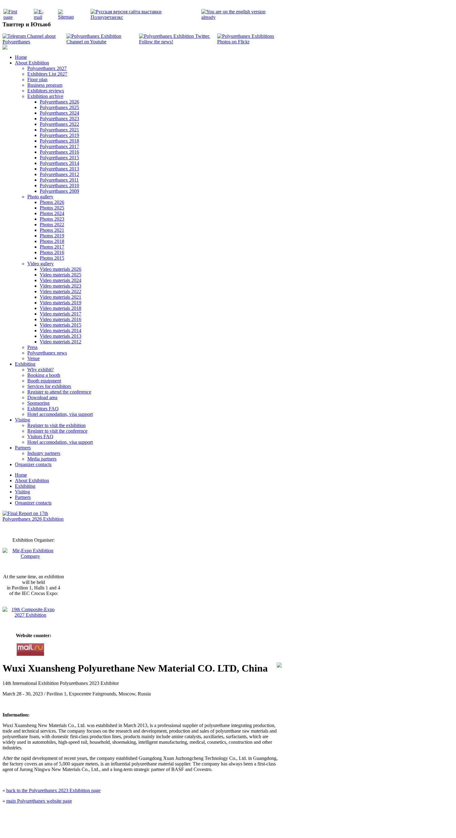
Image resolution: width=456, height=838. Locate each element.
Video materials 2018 (60, 308)
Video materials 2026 (60, 269)
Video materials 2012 (60, 341)
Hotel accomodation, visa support (60, 414)
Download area (42, 397)
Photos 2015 (52, 258)
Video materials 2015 (60, 325)
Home (21, 57)
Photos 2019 (52, 235)
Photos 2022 (52, 224)
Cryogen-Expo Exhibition (195, 826)
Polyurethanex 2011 (59, 180)
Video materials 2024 (60, 280)
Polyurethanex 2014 (59, 163)
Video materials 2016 (60, 319)
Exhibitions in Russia (263, 826)
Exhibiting (25, 364)
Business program (44, 85)
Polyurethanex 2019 (59, 135)
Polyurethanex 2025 (59, 107)
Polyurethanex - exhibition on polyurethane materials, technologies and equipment (183, 813)
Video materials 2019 (60, 302)
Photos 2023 (52, 219)
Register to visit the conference (57, 431)
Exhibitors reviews (45, 90)
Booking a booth (43, 375)
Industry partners (43, 453)
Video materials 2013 (60, 336)
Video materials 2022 (60, 291)
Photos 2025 (52, 207)
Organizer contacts (33, 464)
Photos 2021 (52, 230)
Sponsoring (38, 403)
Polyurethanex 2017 (59, 146)
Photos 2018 (52, 241)
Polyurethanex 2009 (59, 191)
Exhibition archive (45, 96)
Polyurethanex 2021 (59, 129)
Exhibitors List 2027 (47, 74)
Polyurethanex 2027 (47, 68)
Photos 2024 (52, 213)
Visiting (22, 419)
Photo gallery (40, 196)
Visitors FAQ (40, 436)
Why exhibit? (40, 369)
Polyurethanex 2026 (59, 101)
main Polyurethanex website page (39, 801)
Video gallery (40, 263)
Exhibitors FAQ (43, 408)
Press (32, 347)
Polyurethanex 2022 (59, 124)
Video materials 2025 (60, 274)
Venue (33, 358)
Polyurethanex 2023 (59, 118)
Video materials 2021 (60, 297)
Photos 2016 (52, 252)
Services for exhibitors (49, 386)
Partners (23, 447)
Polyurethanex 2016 (59, 152)
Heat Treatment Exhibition (230, 826)
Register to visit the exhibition (56, 425)
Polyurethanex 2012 (59, 174)
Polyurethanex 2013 (59, 168)
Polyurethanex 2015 (59, 157)
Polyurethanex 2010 (59, 185)
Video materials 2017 (60, 313)
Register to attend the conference (59, 392)
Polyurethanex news (47, 352)
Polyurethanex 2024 (59, 113)
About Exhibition (32, 62)
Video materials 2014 (60, 330)
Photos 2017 (52, 246)
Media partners (41, 458)
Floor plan (37, 79)
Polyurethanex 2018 (59, 140)
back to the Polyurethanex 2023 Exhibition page (53, 790)
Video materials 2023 (60, 286)
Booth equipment (44, 380)
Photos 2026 (52, 202)
